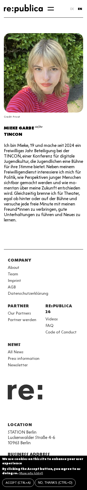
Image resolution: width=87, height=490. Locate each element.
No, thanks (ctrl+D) (55, 482)
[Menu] (51, 8)
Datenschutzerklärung (28, 293)
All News (15, 351)
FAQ (49, 325)
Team (13, 273)
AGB (12, 287)
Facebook (71, 413)
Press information (23, 358)
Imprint (14, 280)
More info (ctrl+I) (31, 473)
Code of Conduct (61, 332)
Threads (63, 413)
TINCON (13, 134)
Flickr (54, 413)
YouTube (11, 413)
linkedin (45, 413)
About (13, 267)
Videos (51, 319)
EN (80, 9)
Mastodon (37, 413)
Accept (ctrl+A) (18, 482)
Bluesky (28, 413)
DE (72, 9)
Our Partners (19, 313)
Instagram (19, 413)
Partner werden (22, 319)
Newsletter (18, 364)
